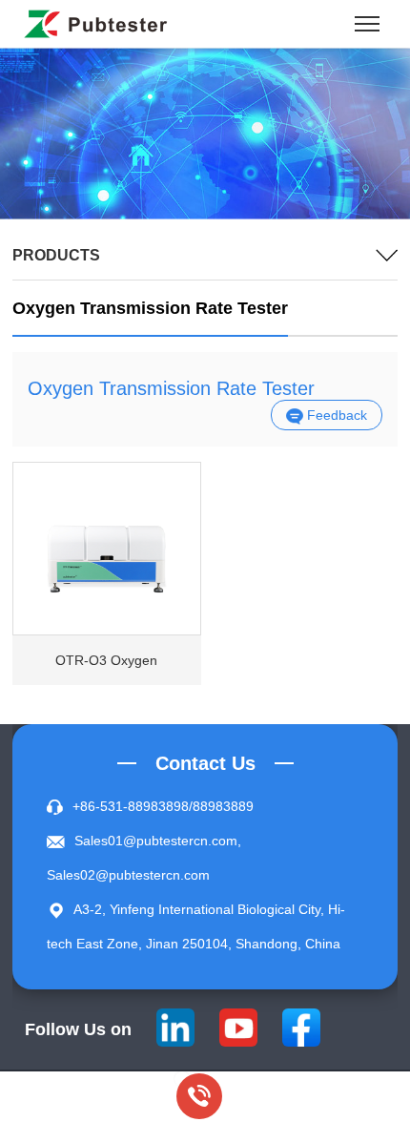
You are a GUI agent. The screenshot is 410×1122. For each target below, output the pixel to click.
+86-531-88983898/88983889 (163, 806)
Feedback (335, 415)
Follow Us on (78, 1029)
